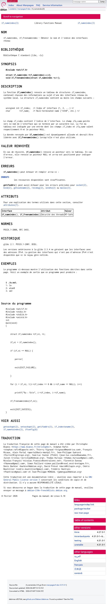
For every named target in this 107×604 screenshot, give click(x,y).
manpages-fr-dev (24, 9)
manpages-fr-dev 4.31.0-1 (56, 585)
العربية (77, 556)
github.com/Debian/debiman (37, 599)
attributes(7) (10, 205)
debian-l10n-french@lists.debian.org (47, 490)
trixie (76, 532)
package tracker (82, 508)
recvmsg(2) (37, 188)
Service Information (52, 5)
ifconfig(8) (31, 429)
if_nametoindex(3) (13, 429)
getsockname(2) (22, 188)
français (78, 564)
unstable (12, 9)
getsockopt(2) (10, 426)
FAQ (38, 5)
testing (77, 540)
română (78, 573)
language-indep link (84, 504)
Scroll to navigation (13, 16)
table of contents (84, 520)
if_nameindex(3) (10, 23)
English (78, 560)
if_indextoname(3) (64, 426)
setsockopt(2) (27, 426)
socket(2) (81, 185)
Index (11, 5)
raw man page (81, 513)
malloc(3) (65, 188)
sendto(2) (50, 188)
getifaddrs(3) (44, 426)
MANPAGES (12, 1)
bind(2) (7, 188)
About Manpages (25, 5)
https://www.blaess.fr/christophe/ (31, 447)
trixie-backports (82, 536)
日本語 (77, 569)
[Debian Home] (3, 5)
